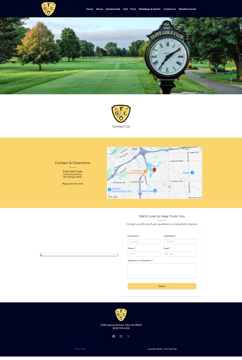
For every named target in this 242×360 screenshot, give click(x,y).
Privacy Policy (80, 349)
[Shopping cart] (200, 9)
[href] (154, 173)
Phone (132, 248)
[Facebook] (113, 336)
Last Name (170, 236)
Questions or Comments (140, 260)
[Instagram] (121, 336)
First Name (134, 236)
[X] (128, 336)
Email (167, 248)
